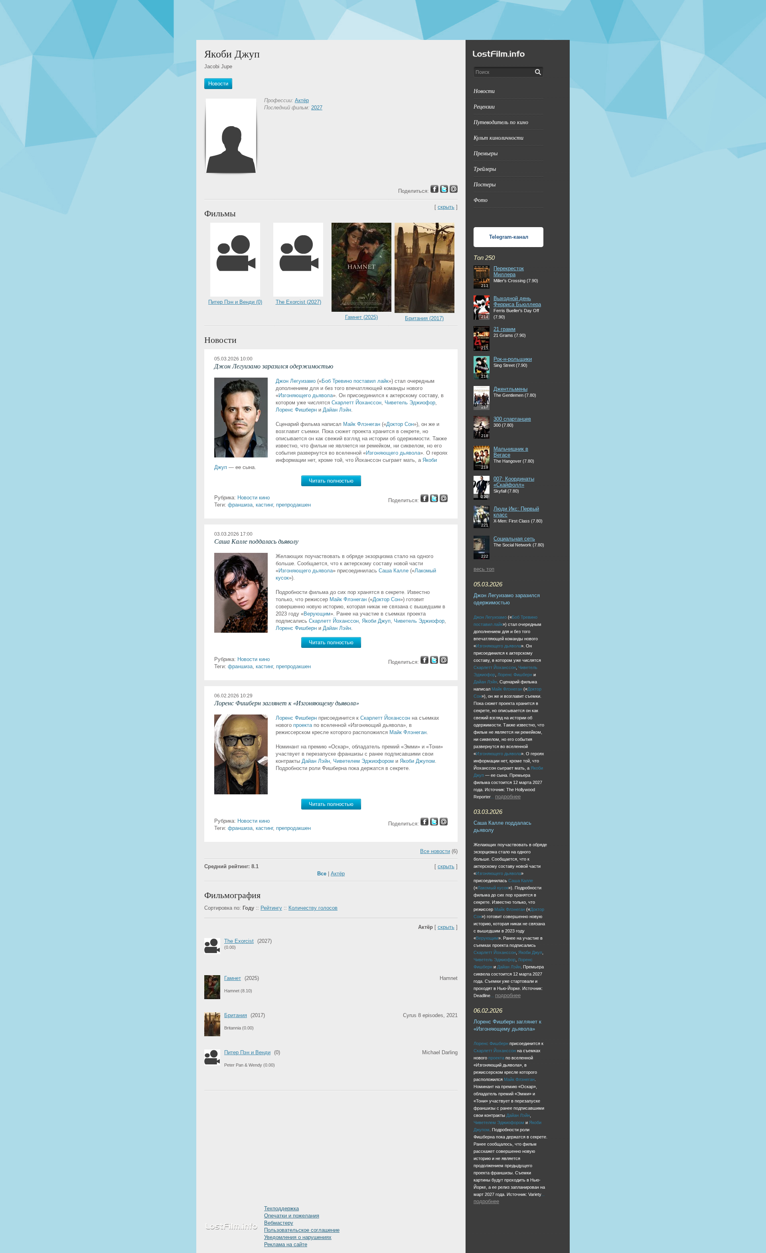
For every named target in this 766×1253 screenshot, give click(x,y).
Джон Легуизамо (296, 381)
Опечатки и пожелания (291, 1216)
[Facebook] (424, 500)
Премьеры (486, 153)
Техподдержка (281, 1208)
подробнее (508, 797)
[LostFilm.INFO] (383, 20)
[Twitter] (434, 500)
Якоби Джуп (376, 621)
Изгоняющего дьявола (305, 395)
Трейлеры (485, 168)
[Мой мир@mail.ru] (444, 500)
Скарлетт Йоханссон (356, 403)
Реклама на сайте (285, 1244)
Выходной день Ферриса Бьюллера (517, 301)
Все (321, 874)
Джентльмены (510, 389)
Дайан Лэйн (337, 410)
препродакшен (293, 505)
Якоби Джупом (417, 761)
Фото (481, 200)
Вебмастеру (278, 1223)
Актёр (302, 100)
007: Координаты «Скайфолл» (514, 482)
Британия (235, 1015)
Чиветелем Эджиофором (363, 761)
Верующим (317, 614)
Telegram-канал (508, 237)
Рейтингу (271, 908)
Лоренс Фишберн (296, 410)
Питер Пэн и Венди (247, 1052)
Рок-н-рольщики (513, 359)
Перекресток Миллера (509, 271)
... (492, 796)
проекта (302, 725)
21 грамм (504, 329)
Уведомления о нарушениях (298, 1237)
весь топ (484, 569)
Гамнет (232, 978)
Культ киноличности (498, 137)
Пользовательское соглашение (302, 1230)
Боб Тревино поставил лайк (355, 381)
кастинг (264, 505)
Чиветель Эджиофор (410, 403)
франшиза (240, 505)
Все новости (435, 851)
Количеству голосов (313, 908)
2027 (316, 108)
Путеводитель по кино (501, 122)
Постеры (485, 184)
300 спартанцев (512, 419)
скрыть (446, 207)
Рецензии (484, 106)
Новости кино (253, 498)
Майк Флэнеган (361, 424)
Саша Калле (394, 571)
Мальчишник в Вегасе (511, 452)
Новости (484, 91)
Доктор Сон (400, 424)
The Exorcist (239, 941)
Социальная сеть (514, 539)
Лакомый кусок (493, 887)
